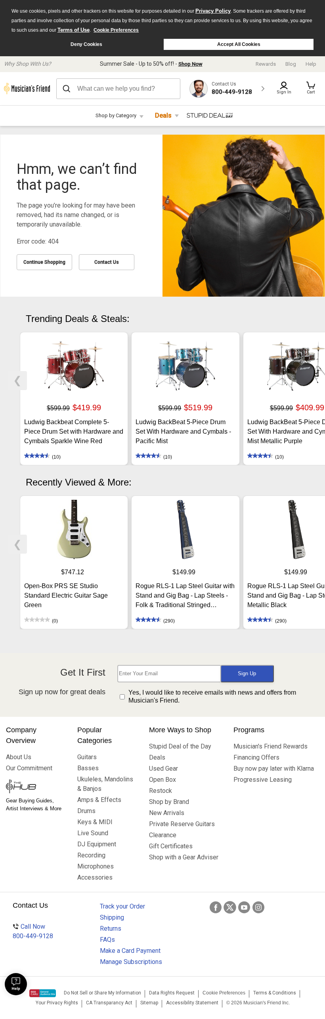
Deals (163, 115)
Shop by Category (116, 115)
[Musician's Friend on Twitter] (230, 907)
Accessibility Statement (192, 1003)
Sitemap (149, 1003)
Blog (290, 64)
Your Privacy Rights (57, 1003)
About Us (18, 757)
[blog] (35, 787)
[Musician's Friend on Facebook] (215, 907)
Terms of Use (73, 30)
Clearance (162, 835)
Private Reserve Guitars (182, 824)
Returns (110, 928)
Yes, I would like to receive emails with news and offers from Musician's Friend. (212, 696)
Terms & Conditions (274, 993)
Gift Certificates (171, 846)
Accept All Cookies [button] (238, 44)
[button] (310, 88)
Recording (91, 855)
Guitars (87, 757)
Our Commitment (29, 768)
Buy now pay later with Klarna (273, 768)
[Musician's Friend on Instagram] (258, 907)
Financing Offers (256, 757)
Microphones (95, 866)
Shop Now (190, 64)
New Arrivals (166, 813)
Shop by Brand (169, 802)
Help (311, 64)
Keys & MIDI (95, 822)
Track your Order (122, 906)
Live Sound (92, 833)
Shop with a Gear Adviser (183, 857)
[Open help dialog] (16, 984)
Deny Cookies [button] (86, 44)
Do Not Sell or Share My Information (102, 993)
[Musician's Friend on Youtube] (244, 907)
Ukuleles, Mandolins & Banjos (105, 783)
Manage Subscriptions (131, 962)
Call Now (33, 931)
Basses (88, 768)
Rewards (266, 64)
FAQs (107, 939)
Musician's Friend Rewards (270, 746)
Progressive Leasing (262, 779)
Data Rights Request (172, 993)
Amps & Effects (99, 800)
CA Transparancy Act (109, 1003)
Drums (86, 811)
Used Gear (163, 768)
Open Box (162, 779)
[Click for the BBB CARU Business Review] (42, 993)
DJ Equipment (96, 844)
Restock (160, 790)
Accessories (95, 877)
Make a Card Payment (130, 950)
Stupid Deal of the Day (180, 746)
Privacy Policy (213, 11)
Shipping (112, 917)
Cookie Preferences (116, 30)
